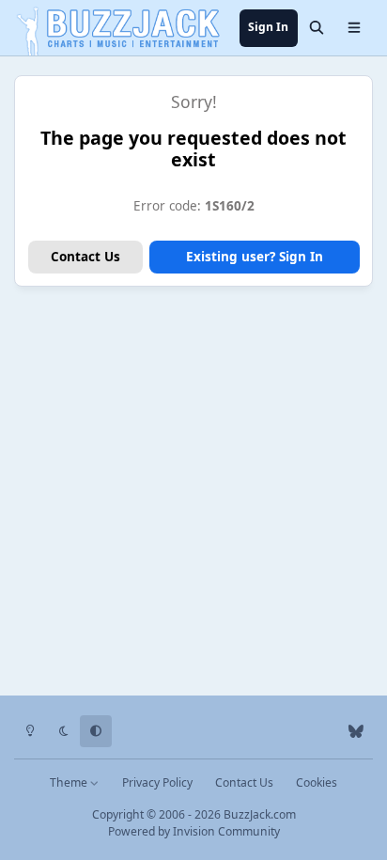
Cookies (316, 782)
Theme (70, 782)
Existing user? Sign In (254, 256)
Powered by (194, 831)
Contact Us (85, 256)
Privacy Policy (157, 782)
